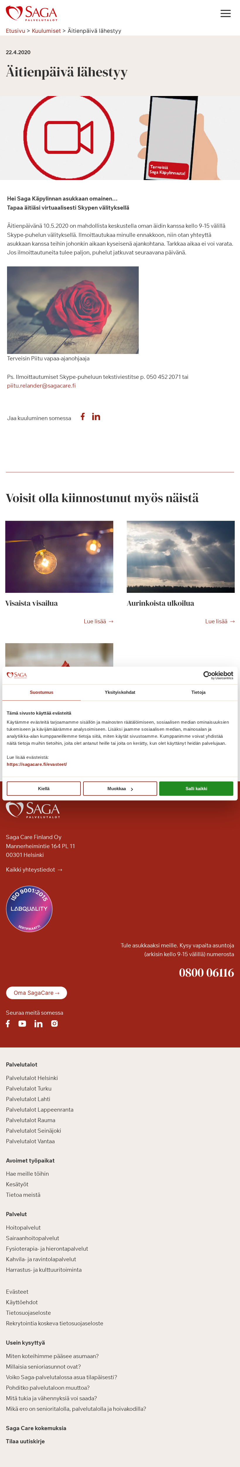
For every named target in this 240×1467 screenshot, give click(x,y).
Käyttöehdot (22, 1302)
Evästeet (17, 1291)
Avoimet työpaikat (30, 1160)
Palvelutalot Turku (29, 1088)
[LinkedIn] (96, 418)
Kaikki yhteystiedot (31, 869)
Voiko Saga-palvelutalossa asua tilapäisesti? (61, 1377)
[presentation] (59, 557)
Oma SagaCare (34, 993)
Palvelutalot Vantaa (30, 1141)
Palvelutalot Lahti (28, 1099)
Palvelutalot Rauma (30, 1120)
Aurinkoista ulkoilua (160, 603)
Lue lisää (95, 621)
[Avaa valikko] (225, 13)
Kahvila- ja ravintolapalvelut (41, 1259)
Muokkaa (116, 788)
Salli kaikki (196, 788)
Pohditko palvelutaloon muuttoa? (48, 1387)
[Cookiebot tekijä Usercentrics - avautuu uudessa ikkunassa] (207, 675)
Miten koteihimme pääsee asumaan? (52, 1356)
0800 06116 (206, 972)
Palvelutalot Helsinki (32, 1077)
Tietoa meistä (23, 1194)
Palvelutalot (21, 1064)
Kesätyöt (17, 1184)
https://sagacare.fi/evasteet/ (37, 764)
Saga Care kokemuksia (36, 1428)
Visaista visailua (31, 603)
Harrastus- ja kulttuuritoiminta (44, 1269)
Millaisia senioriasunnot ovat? (43, 1366)
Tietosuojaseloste (28, 1312)
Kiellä (43, 788)
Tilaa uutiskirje (25, 1441)
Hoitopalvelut (23, 1227)
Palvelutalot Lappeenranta (39, 1109)
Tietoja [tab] (198, 692)
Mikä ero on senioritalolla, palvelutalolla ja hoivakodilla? (76, 1408)
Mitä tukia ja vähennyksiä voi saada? (51, 1398)
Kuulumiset (46, 31)
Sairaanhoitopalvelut (32, 1238)
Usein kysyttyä (25, 1342)
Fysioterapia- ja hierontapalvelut (47, 1248)
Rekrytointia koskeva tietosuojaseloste (54, 1323)
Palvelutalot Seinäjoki (33, 1130)
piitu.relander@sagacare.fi (41, 385)
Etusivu (15, 31)
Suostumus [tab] (42, 692)
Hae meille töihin (27, 1173)
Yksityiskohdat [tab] (120, 692)
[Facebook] (83, 418)
